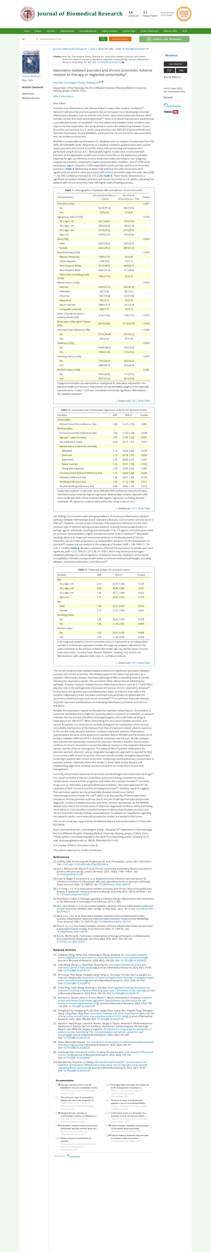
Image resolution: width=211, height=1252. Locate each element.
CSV (133, 400)
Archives (51, 31)
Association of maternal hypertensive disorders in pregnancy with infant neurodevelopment (105, 979)
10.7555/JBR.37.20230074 (76, 983)
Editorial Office (170, 31)
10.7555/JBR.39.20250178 (135, 49)
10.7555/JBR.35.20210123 (76, 1070)
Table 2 (108, 175)
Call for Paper (129, 31)
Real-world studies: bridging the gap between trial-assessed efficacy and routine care (105, 1053)
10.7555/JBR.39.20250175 (76, 970)
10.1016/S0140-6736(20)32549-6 (91, 864)
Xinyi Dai (57, 82)
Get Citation (175, 64)
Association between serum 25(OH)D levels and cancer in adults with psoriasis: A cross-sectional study (102, 956)
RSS (185, 31)
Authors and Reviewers (167, 39)
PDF (169, 70)
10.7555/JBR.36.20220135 (110, 1019)
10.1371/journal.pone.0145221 (73, 894)
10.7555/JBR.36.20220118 (125, 993)
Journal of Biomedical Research (70, 49)
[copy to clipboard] (123, 62)
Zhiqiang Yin (92, 82)
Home (27, 31)
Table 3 (74, 548)
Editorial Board (67, 31)
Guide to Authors (110, 31)
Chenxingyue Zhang (74, 82)
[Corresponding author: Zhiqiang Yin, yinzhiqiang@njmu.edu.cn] (100, 81)
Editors (38, 31)
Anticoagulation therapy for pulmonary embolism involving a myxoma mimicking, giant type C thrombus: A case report (104, 989)
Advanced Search (120, 39)
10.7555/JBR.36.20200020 (76, 1047)
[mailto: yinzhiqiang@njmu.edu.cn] (102, 81)
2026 (92, 49)
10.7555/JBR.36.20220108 (81, 1006)
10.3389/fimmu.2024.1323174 (114, 921)
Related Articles (31, 98)
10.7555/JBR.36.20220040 (76, 1057)
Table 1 (69, 168)
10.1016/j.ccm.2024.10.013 (71, 941)
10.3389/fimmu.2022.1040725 (114, 884)
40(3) (100, 49)
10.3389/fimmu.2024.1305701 (72, 931)
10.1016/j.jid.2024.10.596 (70, 874)
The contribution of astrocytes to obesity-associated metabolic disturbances (106, 1043)
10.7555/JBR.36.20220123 (76, 1037)
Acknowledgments (88, 31)
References (28, 93)
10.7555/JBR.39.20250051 (133, 960)
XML (181, 70)
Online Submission (149, 31)
